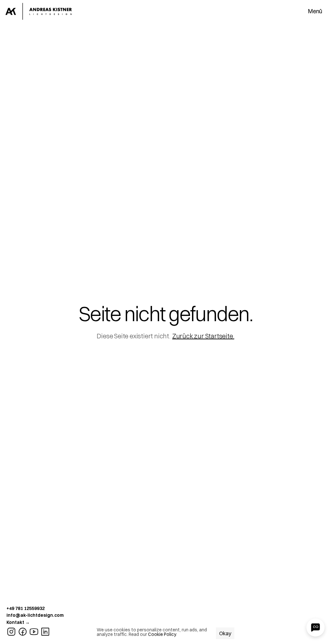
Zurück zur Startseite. (203, 336)
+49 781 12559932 (25, 608)
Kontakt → (18, 622)
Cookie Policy (162, 634)
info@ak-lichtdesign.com (35, 615)
